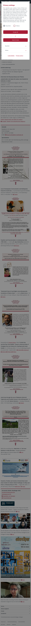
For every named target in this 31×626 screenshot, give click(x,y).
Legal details (11, 55)
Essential (8, 26)
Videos (18, 26)
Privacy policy (19, 55)
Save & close (15, 40)
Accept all (15, 32)
